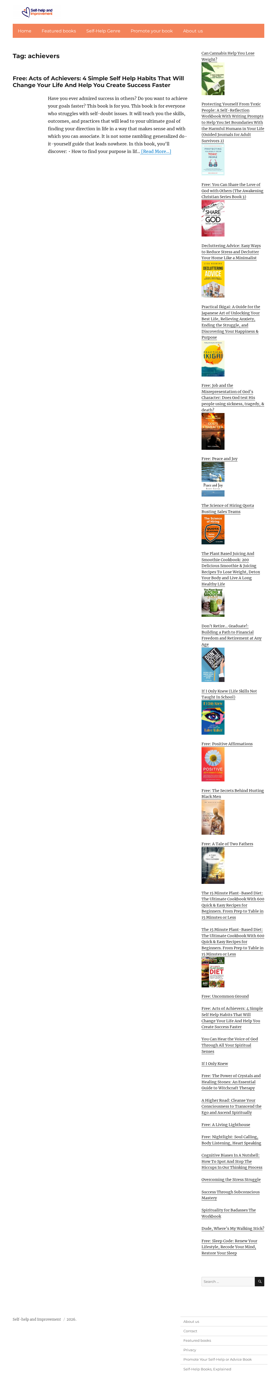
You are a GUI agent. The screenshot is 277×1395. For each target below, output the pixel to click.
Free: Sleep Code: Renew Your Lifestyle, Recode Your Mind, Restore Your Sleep (229, 1247)
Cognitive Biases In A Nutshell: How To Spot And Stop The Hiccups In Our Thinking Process (232, 1161)
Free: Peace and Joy (220, 458)
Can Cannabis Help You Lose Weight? (228, 56)
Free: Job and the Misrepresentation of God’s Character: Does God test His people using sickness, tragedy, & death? (233, 397)
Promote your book (152, 31)
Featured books (59, 31)
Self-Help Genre (103, 31)
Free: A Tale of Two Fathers (227, 843)
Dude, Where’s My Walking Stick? (233, 1228)
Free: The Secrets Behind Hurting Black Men (233, 793)
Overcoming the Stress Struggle (231, 1179)
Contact (190, 1331)
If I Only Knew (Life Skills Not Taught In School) (229, 694)
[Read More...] (155, 151)
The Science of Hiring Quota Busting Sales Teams (228, 508)
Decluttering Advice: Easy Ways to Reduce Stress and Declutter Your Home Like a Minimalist (231, 251)
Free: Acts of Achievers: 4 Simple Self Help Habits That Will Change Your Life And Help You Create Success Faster (98, 81)
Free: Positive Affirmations (227, 743)
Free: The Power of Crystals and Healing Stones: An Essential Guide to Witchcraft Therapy (231, 1081)
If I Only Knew (215, 1063)
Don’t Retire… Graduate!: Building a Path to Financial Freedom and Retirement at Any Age (232, 635)
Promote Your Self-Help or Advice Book (217, 1359)
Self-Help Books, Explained (207, 1369)
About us (193, 31)
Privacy (189, 1350)
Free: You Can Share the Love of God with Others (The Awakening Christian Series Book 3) (232, 190)
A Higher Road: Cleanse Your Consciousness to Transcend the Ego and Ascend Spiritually (232, 1106)
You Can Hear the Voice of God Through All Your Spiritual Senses (230, 1045)
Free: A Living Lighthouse (226, 1124)
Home (24, 31)
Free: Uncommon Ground (225, 996)
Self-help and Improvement (37, 1319)
